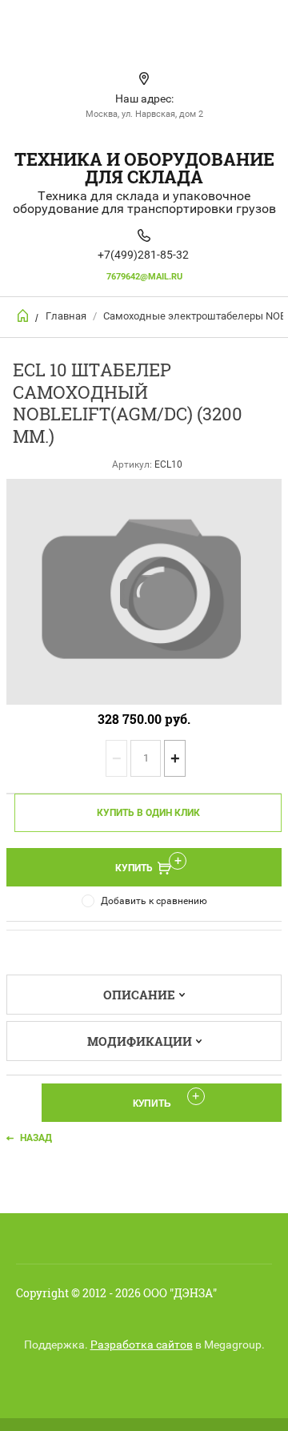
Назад (36, 1138)
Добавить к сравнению (154, 900)
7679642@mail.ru (144, 276)
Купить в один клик (148, 812)
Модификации (139, 1041)
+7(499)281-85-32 (143, 254)
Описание (139, 995)
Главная (66, 316)
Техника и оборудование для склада (144, 167)
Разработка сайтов (141, 1344)
